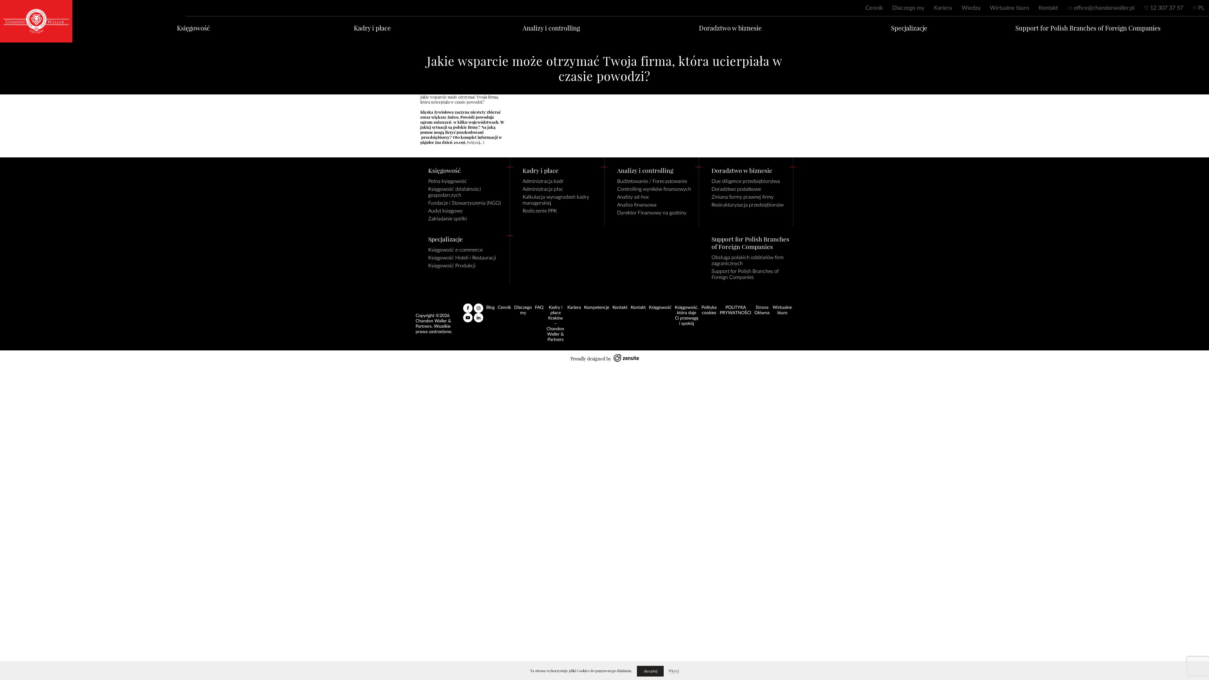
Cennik (874, 8)
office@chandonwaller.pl (1104, 8)
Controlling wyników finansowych (654, 189)
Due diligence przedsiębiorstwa (746, 181)
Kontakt (1048, 8)
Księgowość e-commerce (455, 249)
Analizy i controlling (551, 28)
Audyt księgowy (445, 210)
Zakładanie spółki (447, 218)
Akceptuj (650, 671)
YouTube (468, 315)
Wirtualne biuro (1009, 8)
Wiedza (971, 8)
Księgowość (193, 28)
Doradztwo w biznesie (730, 28)
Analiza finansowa (636, 204)
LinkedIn (478, 315)
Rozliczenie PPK (540, 210)
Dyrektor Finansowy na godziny (651, 212)
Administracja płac (543, 189)
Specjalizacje (909, 28)
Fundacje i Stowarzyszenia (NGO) (464, 203)
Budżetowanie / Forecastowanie (652, 181)
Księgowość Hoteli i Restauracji (462, 257)
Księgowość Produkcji (452, 265)
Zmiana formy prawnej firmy (743, 197)
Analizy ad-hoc (633, 197)
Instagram (478, 305)
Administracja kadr (543, 181)
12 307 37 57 (1166, 8)
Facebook (468, 305)
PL (1201, 8)
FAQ (539, 307)
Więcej (673, 671)
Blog (490, 307)
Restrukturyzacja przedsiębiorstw (748, 204)
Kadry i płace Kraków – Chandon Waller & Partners (555, 323)
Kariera (943, 8)
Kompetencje (596, 307)
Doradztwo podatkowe (736, 189)
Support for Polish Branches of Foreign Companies (1088, 28)
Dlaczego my (908, 8)
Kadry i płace (372, 28)
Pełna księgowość (447, 181)
